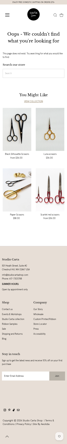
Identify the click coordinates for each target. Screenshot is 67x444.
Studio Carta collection (13, 319)
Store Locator (40, 324)
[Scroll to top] (7, 436)
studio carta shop (33, 420)
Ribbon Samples (9, 324)
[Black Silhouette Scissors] (17, 129)
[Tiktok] (14, 410)
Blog (4, 338)
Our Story (38, 309)
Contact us (7, 309)
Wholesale (38, 314)
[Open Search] (55, 15)
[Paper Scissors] (17, 189)
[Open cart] (61, 15)
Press (36, 328)
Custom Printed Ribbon (44, 319)
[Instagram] (5, 410)
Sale (4, 328)
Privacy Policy (23, 424)
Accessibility (39, 334)
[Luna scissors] (50, 129)
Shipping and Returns (12, 334)
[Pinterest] (9, 410)
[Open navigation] (10, 14)
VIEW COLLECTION (33, 101)
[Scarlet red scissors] (50, 189)
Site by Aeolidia (41, 424)
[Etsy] (18, 410)
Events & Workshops (11, 314)
